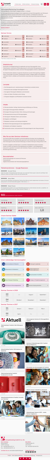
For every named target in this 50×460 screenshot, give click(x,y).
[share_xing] (20, 458)
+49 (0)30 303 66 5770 (32, 446)
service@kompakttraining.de (16, 450)
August (30, 294)
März (42, 308)
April (19, 314)
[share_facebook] (23, 458)
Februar (31, 308)
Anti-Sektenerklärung (17, 455)
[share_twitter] (26, 458)
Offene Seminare (26, 4)
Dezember (42, 300)
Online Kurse (18, 4)
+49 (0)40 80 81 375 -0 (8, 446)
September (42, 294)
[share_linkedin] (29, 458)
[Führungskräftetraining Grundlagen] (45, 4)
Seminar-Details (5, 27)
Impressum (39, 455)
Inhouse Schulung (35, 4)
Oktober (19, 300)
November (30, 300)
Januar (18, 308)
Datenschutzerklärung (29, 455)
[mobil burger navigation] (42, 4)
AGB (9, 455)
